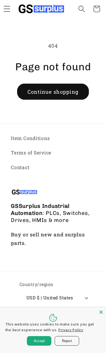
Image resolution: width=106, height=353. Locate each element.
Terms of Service (31, 153)
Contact (20, 167)
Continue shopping (53, 91)
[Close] (101, 312)
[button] (81, 8)
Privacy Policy (70, 329)
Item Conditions (30, 138)
